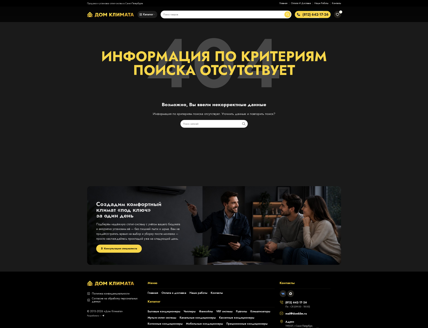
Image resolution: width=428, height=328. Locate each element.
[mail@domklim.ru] (281, 313)
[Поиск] (287, 14)
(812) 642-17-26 (296, 302)
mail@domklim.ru (296, 314)
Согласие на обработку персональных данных (115, 299)
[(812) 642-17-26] (281, 302)
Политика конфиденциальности (110, 293)
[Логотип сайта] (110, 14)
